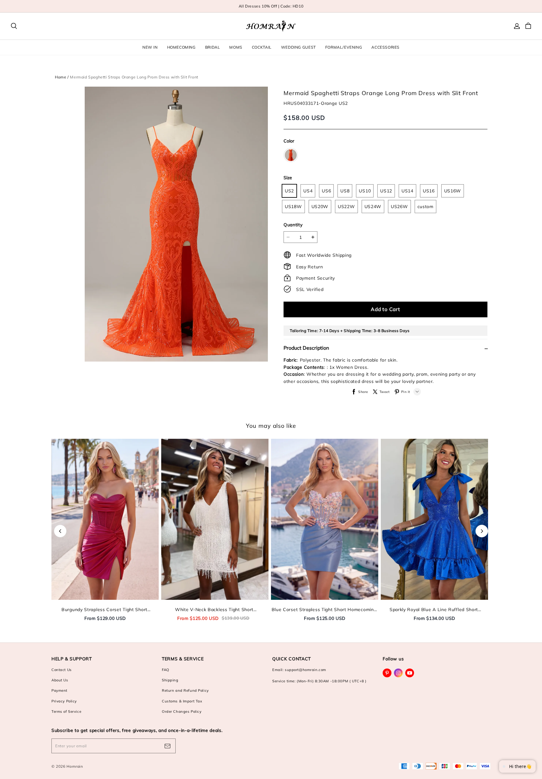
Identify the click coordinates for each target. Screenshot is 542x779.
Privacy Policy (64, 701)
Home (60, 77)
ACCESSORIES (385, 47)
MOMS (235, 47)
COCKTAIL (262, 47)
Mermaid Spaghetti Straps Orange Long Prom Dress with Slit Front (134, 77)
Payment (59, 690)
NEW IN (150, 47)
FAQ (165, 670)
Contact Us (61, 670)
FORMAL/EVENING (343, 47)
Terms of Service (66, 711)
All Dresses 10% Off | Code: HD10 (271, 6)
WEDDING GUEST (298, 47)
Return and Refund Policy (185, 690)
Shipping (170, 680)
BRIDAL (212, 47)
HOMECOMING (181, 47)
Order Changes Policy (181, 711)
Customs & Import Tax (182, 701)
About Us (59, 680)
